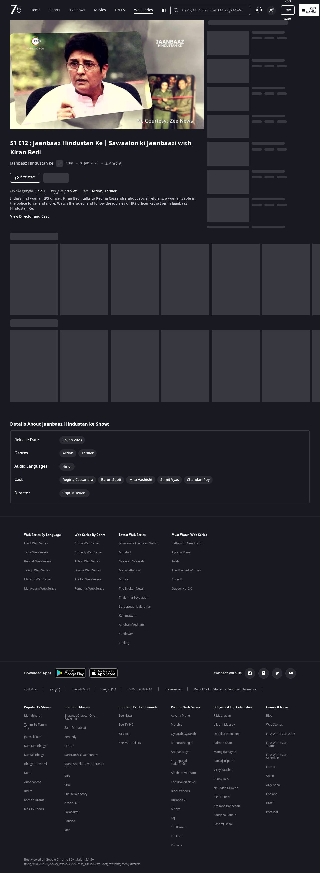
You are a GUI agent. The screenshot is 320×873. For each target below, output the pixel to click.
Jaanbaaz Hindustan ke (31, 163)
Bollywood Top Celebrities (233, 707)
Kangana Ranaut (225, 815)
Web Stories (274, 724)
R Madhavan (222, 715)
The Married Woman (186, 570)
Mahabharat (32, 715)
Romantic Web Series (89, 588)
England (271, 794)
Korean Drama (34, 800)
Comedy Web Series (89, 552)
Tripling (124, 643)
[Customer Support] (259, 10)
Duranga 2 (178, 800)
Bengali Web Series (37, 561)
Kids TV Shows (34, 809)
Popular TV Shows (37, 707)
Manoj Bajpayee (225, 752)
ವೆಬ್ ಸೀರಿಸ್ (112, 163)
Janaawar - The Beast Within (138, 543)
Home (35, 10)
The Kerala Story (75, 794)
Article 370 (71, 803)
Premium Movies (77, 707)
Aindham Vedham (131, 624)
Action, (97, 191)
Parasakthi (71, 812)
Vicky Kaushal (223, 770)
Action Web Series (87, 561)
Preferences (173, 689)
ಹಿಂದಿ (41, 191)
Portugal (272, 812)
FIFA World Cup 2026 (280, 734)
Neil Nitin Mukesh (226, 788)
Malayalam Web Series (40, 588)
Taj (173, 818)
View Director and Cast (29, 216)
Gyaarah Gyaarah (131, 561)
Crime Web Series (87, 543)
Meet (27, 773)
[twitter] (277, 673)
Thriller (110, 191)
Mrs (67, 776)
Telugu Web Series (37, 570)
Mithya (124, 579)
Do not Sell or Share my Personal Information (225, 689)
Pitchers (176, 845)
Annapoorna (32, 782)
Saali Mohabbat (75, 727)
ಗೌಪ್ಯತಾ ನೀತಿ (109, 689)
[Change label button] (271, 10)
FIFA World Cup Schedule (276, 756)
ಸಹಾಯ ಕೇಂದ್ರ (81, 689)
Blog (269, 715)
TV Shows (77, 10)
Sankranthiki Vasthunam (81, 755)
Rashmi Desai (223, 824)
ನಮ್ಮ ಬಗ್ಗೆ (55, 689)
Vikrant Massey (224, 724)
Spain (270, 776)
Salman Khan (223, 743)
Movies (100, 10)
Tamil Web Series (36, 552)
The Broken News (131, 588)
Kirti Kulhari (222, 797)
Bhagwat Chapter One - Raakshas (80, 717)
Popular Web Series (185, 707)
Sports (54, 10)
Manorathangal (130, 570)
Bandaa (69, 821)
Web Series (143, 10)
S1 (14, 143)
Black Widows (180, 791)
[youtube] (290, 673)
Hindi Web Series (36, 543)
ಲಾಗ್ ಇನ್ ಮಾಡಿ (287, 10)
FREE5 (120, 10)
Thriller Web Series (88, 579)
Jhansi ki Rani (33, 737)
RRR (67, 830)
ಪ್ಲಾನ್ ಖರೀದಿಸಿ (311, 10)
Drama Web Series (88, 570)
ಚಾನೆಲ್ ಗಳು (31, 689)
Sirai (67, 785)
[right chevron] (314, 279)
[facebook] (250, 673)
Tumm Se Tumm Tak (35, 726)
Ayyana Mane (181, 552)
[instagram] (263, 673)
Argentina (273, 785)
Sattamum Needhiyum (187, 543)
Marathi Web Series (38, 579)
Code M (177, 579)
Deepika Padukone (227, 734)
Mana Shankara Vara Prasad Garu (84, 765)
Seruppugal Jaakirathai (135, 606)
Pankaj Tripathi (224, 761)
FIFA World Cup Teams (276, 744)
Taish (175, 561)
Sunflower (126, 634)
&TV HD (124, 734)
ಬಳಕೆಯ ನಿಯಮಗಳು (140, 689)
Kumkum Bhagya (36, 746)
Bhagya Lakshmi (35, 764)
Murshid (125, 552)
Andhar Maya (180, 752)
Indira (28, 791)
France (271, 767)
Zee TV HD (126, 724)
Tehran (69, 746)
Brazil (270, 803)
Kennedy (70, 737)
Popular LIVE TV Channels (138, 707)
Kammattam (127, 615)
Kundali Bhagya (35, 755)
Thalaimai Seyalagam (134, 597)
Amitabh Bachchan (227, 806)
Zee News (126, 715)
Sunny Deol (221, 779)
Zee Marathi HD (130, 743)
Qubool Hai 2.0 (182, 588)
